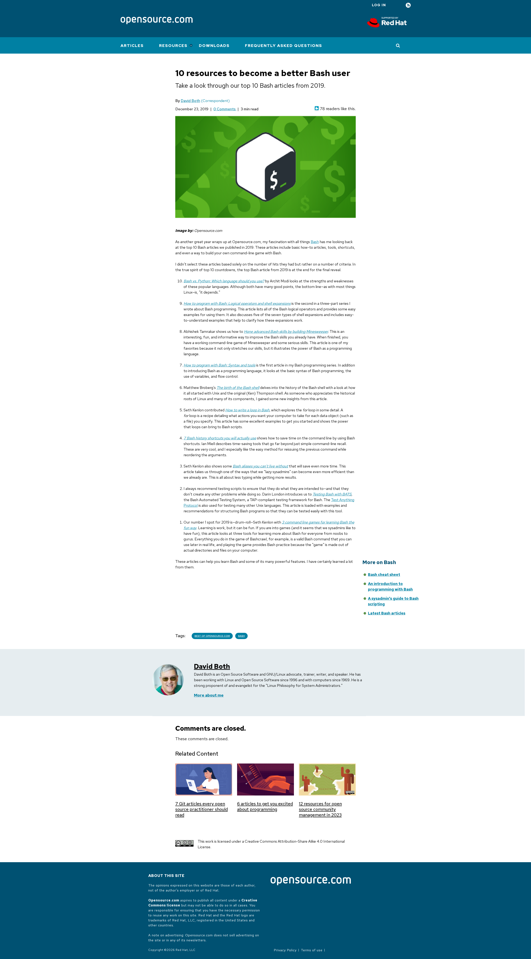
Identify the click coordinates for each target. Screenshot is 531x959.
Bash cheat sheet (384, 574)
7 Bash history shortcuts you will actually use (220, 438)
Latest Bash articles (386, 613)
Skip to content (324, 581)
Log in (379, 5)
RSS (408, 5)
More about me (209, 695)
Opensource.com (163, 900)
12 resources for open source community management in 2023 (320, 809)
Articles (132, 45)
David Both (190, 100)
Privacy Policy (285, 950)
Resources (173, 45)
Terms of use (312, 950)
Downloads (214, 45)
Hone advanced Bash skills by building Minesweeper (286, 331)
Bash (315, 241)
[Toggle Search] (398, 45)
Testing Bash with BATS (332, 494)
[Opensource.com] (156, 21)
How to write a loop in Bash (247, 410)
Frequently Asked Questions (283, 45)
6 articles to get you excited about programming (265, 806)
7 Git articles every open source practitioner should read (201, 809)
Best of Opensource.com (212, 636)
